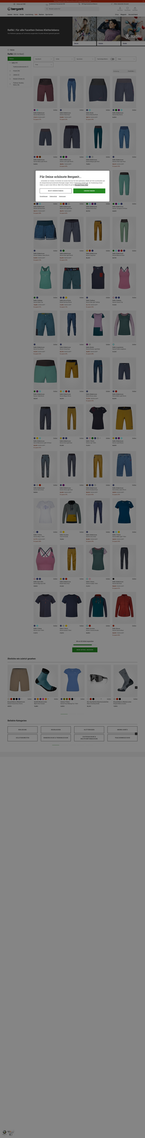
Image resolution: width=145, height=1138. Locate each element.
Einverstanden (89, 191)
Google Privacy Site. (81, 185)
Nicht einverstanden (55, 191)
